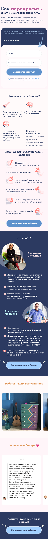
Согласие (12, 80)
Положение (35, 78)
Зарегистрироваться (24, 72)
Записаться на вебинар (24, 223)
